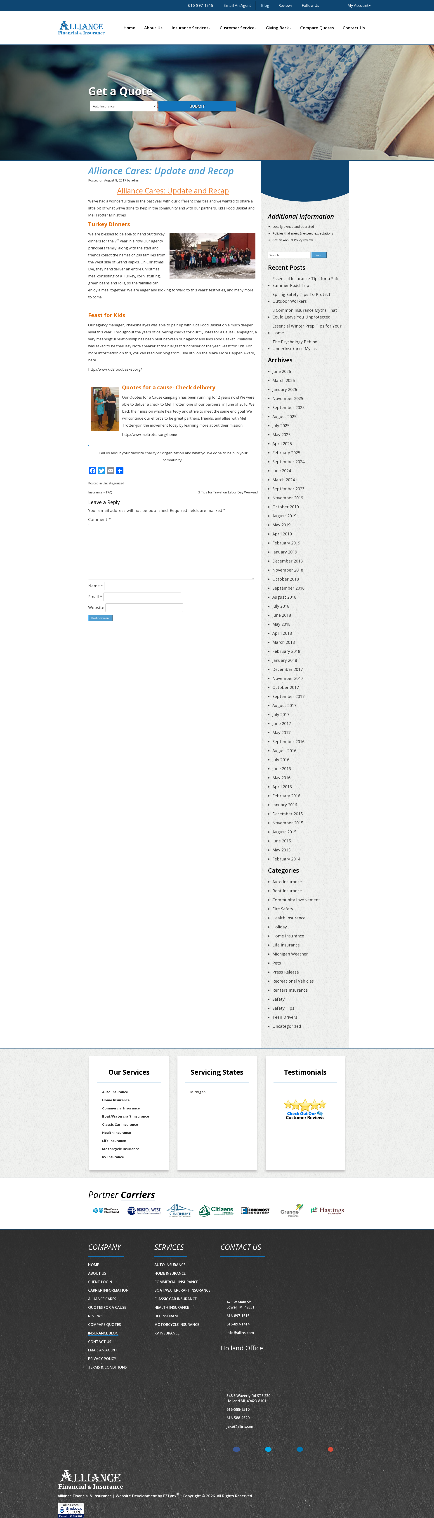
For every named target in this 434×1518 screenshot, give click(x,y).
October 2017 (285, 687)
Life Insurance (286, 945)
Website (96, 607)
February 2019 (286, 543)
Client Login (100, 1281)
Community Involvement (296, 899)
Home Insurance (288, 936)
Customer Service (237, 28)
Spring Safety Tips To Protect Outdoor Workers (301, 298)
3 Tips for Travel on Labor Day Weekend (228, 492)
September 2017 (288, 696)
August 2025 (284, 416)
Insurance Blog (103, 1333)
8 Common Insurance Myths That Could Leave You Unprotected (304, 313)
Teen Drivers (284, 1017)
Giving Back (277, 28)
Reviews (285, 5)
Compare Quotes (317, 28)
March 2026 (283, 380)
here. (92, 360)
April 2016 (282, 786)
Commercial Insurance (121, 1108)
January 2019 (284, 552)
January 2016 (284, 804)
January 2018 (284, 660)
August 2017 (284, 705)
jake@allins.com (240, 1426)
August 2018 (284, 597)
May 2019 (281, 525)
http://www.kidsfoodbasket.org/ (115, 369)
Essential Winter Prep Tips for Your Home (307, 329)
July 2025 (280, 425)
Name (95, 585)
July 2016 (280, 759)
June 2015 (281, 841)
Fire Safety (282, 908)
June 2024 (281, 470)
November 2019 (287, 497)
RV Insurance (113, 1157)
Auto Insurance (287, 881)
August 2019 (284, 515)
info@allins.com (240, 1332)
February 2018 (286, 651)
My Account (357, 5)
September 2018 (288, 588)
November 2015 (287, 822)
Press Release (285, 972)
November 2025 (287, 398)
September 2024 (288, 461)
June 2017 (281, 723)
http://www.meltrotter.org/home (149, 434)
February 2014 (286, 859)
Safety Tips (283, 1008)
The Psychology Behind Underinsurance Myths (294, 345)
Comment (99, 519)
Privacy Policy (102, 1358)
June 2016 (281, 768)
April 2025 (282, 443)
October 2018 (285, 579)
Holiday (279, 927)
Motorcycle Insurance (120, 1148)
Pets (276, 963)
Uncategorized (113, 483)
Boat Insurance (287, 890)
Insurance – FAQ (100, 492)
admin (135, 180)
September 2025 (288, 407)
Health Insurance (288, 918)
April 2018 (282, 633)
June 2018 (281, 615)
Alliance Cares (102, 1298)
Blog (264, 5)
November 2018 (287, 570)
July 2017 (280, 714)
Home (129, 28)
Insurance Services (190, 28)
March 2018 (283, 642)
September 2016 (288, 741)
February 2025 (286, 452)
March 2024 (283, 479)
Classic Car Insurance (120, 1124)
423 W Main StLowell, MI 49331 (240, 1304)
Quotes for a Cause (107, 1307)
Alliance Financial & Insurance (85, 1495)
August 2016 (284, 750)
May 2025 (281, 434)
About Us (153, 28)
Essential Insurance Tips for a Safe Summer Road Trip (306, 282)
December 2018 (287, 561)
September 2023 (288, 488)
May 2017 (281, 732)
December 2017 (287, 669)
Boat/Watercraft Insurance (125, 1116)
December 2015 (287, 813)
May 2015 (281, 850)
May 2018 (281, 624)
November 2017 (287, 678)
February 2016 (286, 795)
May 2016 (281, 777)
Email (95, 596)
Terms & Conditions (107, 1367)
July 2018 (280, 606)
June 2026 (281, 371)
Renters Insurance (290, 990)
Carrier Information (108, 1290)
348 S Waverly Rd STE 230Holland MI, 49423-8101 (248, 1398)
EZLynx (169, 1495)
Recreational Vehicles (293, 981)
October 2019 (285, 506)
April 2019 (282, 534)
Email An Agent (237, 5)
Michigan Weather (290, 954)
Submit (197, 106)
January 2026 (284, 389)
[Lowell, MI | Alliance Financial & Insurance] (81, 27)
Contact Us (354, 28)
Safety (278, 999)
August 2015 (284, 832)
